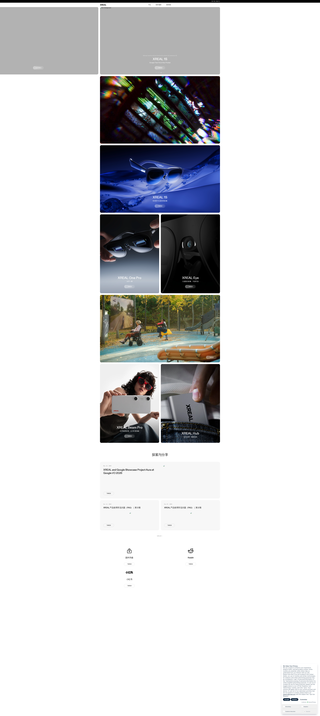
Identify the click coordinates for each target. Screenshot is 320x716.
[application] (299, 689)
